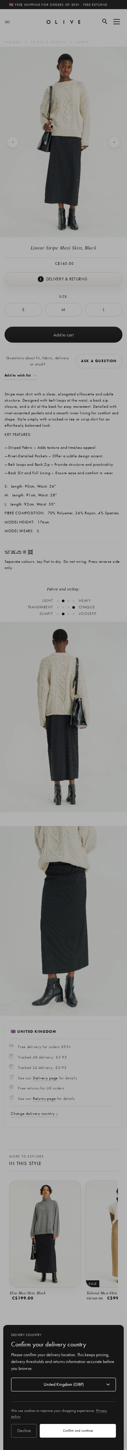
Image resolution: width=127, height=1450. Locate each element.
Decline (24, 1430)
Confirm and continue (78, 1430)
